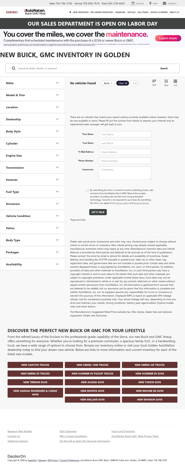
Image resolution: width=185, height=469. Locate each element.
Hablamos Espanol (18, 441)
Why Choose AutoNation (73, 436)
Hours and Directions (123, 431)
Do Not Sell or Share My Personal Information (85, 441)
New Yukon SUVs (149, 382)
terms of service (141, 202)
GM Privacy (53, 460)
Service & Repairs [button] (159, 12)
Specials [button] (131, 12)
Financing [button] (120, 12)
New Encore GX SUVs (150, 391)
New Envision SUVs (149, 399)
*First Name (88, 134)
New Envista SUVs (92, 391)
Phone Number (86, 160)
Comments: (88, 169)
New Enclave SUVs (92, 399)
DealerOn (32, 460)
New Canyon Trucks (35, 365)
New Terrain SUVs (35, 382)
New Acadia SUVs (92, 382)
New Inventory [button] (81, 12)
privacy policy (122, 202)
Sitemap (42, 460)
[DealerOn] (17, 456)
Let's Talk (98, 212)
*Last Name (88, 142)
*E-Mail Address (86, 151)
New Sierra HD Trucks (150, 365)
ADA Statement (68, 431)
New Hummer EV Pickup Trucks (92, 373)
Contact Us (14, 436)
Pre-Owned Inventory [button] (102, 12)
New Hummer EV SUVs (149, 373)
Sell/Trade (143, 12)
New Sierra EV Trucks (35, 373)
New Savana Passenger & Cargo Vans (35, 392)
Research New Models (20, 431)
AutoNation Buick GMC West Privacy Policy (135, 436)
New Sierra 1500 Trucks (92, 365)
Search (164, 68)
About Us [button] (174, 12)
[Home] (70, 12)
